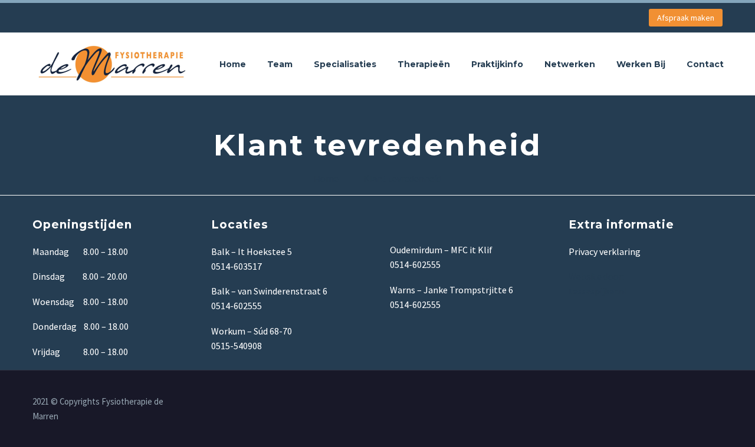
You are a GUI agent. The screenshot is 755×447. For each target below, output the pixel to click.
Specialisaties (345, 64)
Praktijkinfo (497, 64)
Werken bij (640, 64)
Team (280, 64)
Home (232, 64)
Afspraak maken (685, 17)
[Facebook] (719, 402)
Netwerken (569, 64)
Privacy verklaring (605, 251)
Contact (705, 64)
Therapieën (424, 64)
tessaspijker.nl (599, 291)
